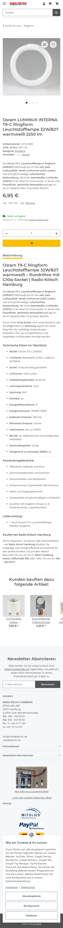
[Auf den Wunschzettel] (53, 44)
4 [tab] (37, 103)
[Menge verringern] (6, 233)
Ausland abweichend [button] (38, 219)
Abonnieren (47, 684)
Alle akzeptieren (31, 896)
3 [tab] (33, 103)
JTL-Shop (37, 923)
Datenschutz (28, 887)
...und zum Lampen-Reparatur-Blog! (31, 797)
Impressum (12, 887)
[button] (44, 3)
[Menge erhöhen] (56, 233)
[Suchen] (56, 12)
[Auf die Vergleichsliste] (44, 44)
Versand (30, 203)
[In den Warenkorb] (5, 36)
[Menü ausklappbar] (4, 2)
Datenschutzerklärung (16, 669)
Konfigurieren (31, 905)
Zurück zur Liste (13, 25)
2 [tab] (30, 103)
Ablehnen (31, 915)
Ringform (20, 151)
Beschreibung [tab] (12, 255)
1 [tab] (27, 103)
